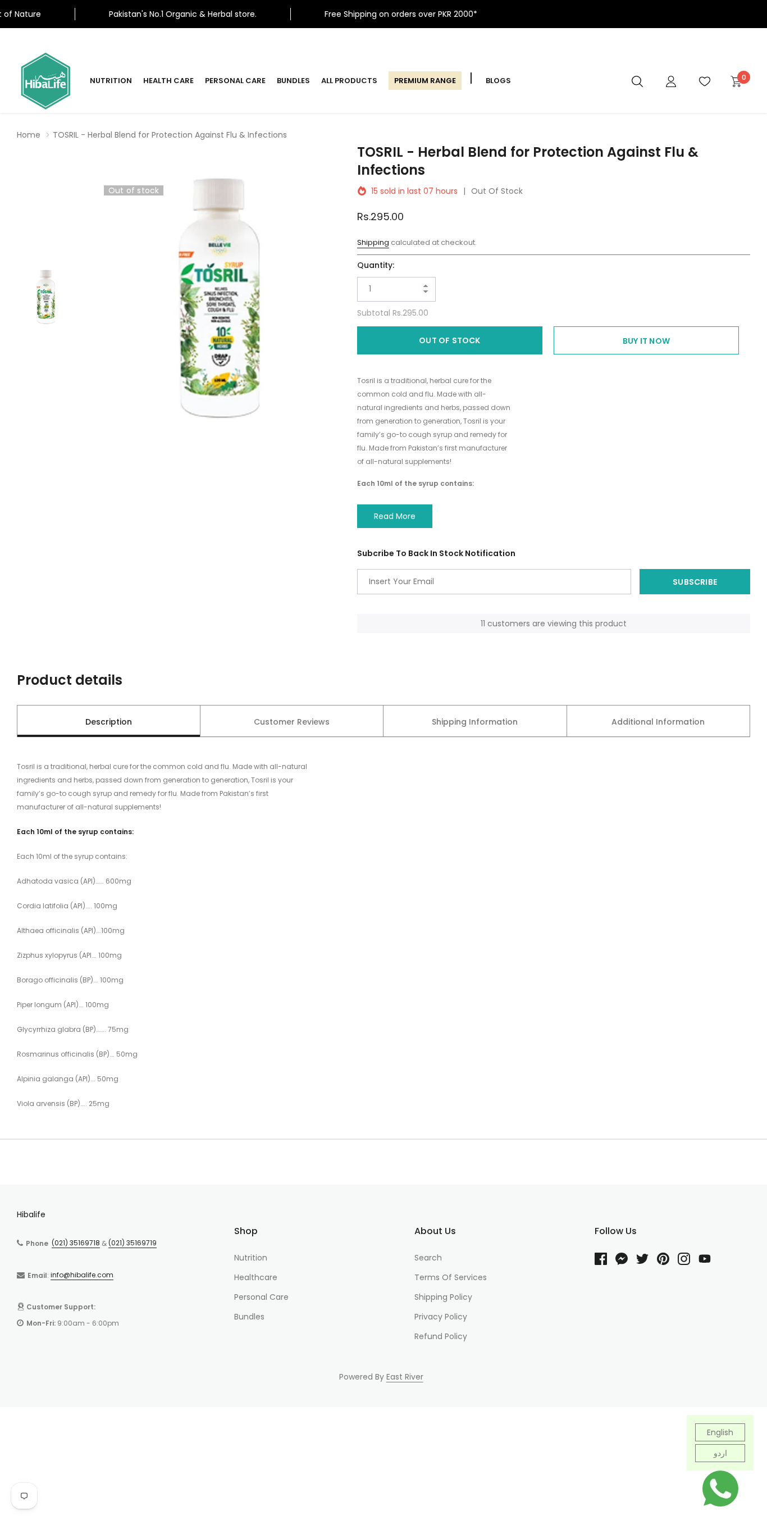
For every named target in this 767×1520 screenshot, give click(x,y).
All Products (349, 80)
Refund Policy (440, 1336)
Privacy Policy (440, 1316)
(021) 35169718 (76, 1243)
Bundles (293, 80)
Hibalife (31, 1214)
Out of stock (449, 340)
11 (483, 623)
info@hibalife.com (82, 1275)
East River (404, 1376)
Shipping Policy (443, 1297)
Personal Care (235, 80)
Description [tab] (108, 721)
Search (428, 1257)
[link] (637, 81)
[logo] (45, 81)
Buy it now (646, 341)
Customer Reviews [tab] (292, 721)
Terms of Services (450, 1277)
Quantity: (375, 265)
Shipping (373, 242)
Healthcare (255, 1277)
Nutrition (111, 80)
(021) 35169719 (132, 1243)
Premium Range (425, 80)
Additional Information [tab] (658, 721)
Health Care (168, 80)
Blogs (498, 80)
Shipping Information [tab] (475, 721)
